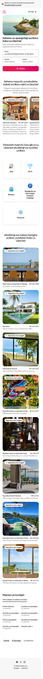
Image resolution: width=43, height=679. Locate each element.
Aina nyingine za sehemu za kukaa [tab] (15, 600)
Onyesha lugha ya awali (12, 5)
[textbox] (11, 61)
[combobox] (20, 54)
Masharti (25, 668)
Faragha (16, 668)
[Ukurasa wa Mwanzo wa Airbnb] (4, 11)
